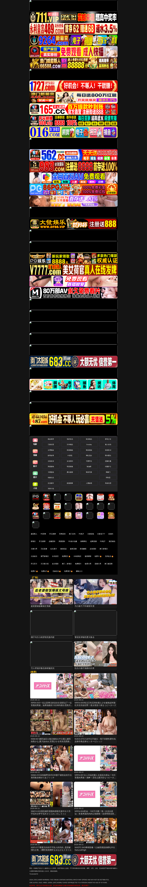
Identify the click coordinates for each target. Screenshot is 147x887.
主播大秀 (34, 549)
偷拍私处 (63, 549)
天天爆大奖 (45, 564)
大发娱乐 (34, 556)
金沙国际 (55, 564)
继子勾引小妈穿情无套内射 (43, 637)
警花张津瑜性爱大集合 (84, 637)
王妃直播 (44, 549)
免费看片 (78, 564)
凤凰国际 (62, 541)
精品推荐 (51, 439)
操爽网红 (83, 541)
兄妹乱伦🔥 (56, 571)
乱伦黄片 (53, 549)
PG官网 (43, 534)
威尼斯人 (34, 534)
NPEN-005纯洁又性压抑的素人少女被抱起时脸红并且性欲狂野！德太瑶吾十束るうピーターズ (95, 704)
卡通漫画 (51, 472)
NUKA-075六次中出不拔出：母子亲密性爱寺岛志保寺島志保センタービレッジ (95, 740)
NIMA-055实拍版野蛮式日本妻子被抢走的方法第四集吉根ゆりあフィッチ (51, 776)
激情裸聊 (88, 556)
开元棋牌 (52, 534)
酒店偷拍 (112, 541)
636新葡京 (77, 556)
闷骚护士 (108, 466)
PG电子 (81, 534)
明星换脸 (70, 466)
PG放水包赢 (72, 541)
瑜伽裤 (89, 466)
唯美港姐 (89, 450)
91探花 (70, 455)
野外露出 (108, 455)
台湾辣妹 (51, 450)
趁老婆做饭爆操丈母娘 (41, 606)
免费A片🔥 (45, 571)
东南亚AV (108, 450)
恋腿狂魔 (108, 461)
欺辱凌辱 (51, 455)
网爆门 (108, 472)
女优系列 (70, 461)
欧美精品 (89, 439)
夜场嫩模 (83, 549)
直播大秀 (98, 564)
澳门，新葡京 (67, 564)
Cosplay (89, 444)
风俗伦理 (108, 483)
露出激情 (70, 472)
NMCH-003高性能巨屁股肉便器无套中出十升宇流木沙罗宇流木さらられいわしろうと (51, 812)
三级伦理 (51, 444)
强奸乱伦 (70, 439)
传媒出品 (51, 477)
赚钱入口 (79, 571)
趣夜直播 (73, 549)
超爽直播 (93, 541)
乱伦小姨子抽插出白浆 (84, 668)
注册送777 (101, 534)
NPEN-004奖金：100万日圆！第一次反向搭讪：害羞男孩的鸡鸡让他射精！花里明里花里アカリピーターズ (95, 814)
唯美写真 (89, 472)
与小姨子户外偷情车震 (84, 606)
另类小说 (51, 488)
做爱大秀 (88, 564)
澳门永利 (72, 534)
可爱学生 (89, 461)
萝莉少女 (108, 439)
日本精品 (70, 444)
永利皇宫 (55, 556)
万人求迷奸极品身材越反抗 (43, 668)
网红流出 (89, 455)
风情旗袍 (51, 466)
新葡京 (33, 541)
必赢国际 (52, 541)
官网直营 (62, 534)
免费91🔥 (34, 571)
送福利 (110, 534)
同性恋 (108, 477)
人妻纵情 (89, 483)
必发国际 (93, 549)
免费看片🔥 (66, 556)
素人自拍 (108, 444)
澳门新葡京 (104, 549)
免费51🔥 (98, 556)
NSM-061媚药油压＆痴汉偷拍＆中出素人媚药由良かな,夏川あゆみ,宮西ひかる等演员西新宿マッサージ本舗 (51, 741)
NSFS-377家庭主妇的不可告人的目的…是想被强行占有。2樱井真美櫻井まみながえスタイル (51, 848)
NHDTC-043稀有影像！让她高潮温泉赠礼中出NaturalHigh (95, 848)
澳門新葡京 (45, 556)
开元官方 (34, 564)
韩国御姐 (70, 450)
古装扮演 (51, 461)
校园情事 (70, 483)
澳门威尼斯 (109, 564)
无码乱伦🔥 (109, 556)
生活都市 (51, 483)
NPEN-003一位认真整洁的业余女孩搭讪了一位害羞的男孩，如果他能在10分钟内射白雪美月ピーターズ (51, 705)
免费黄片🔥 (68, 571)
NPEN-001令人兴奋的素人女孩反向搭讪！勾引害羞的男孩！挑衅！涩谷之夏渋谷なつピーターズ (95, 777)
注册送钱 (91, 534)
